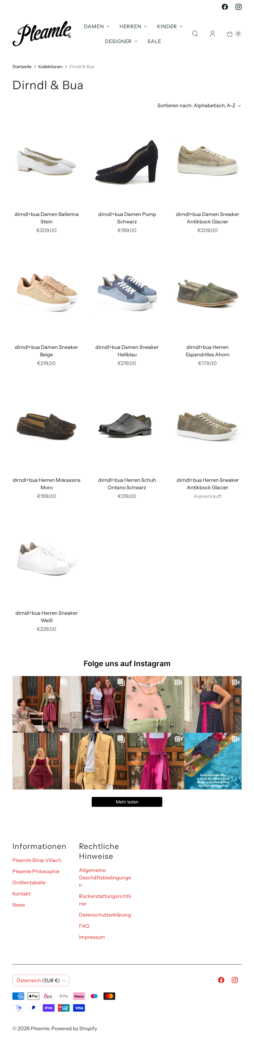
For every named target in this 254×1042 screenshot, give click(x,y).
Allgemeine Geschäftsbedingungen (105, 877)
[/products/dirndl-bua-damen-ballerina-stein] (46, 160)
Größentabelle (29, 882)
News (18, 905)
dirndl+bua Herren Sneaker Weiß (46, 616)
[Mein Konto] (212, 33)
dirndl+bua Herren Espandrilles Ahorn (208, 351)
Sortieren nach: (196, 105)
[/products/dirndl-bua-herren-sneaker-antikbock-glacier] (207, 425)
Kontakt (21, 893)
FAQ (84, 926)
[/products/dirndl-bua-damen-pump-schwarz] (127, 160)
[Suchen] (195, 33)
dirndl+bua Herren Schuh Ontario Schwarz (127, 483)
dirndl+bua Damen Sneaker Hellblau (127, 351)
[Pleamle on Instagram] (238, 7)
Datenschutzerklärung (105, 915)
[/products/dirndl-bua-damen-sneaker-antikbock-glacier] (207, 160)
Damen (94, 26)
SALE (154, 41)
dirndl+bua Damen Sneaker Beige (46, 351)
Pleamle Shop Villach (36, 860)
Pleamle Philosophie (35, 871)
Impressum (92, 937)
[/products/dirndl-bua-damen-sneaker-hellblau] (127, 293)
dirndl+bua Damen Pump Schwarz (127, 218)
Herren (131, 26)
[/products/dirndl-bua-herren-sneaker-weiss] (46, 558)
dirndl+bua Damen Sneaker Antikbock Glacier (207, 218)
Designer (118, 41)
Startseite (22, 66)
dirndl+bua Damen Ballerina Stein (47, 218)
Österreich (38, 980)
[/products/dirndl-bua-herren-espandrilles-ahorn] (207, 293)
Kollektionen (50, 66)
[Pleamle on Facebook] (225, 7)
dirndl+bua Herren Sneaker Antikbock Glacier (208, 483)
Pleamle (40, 1028)
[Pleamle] (41, 33)
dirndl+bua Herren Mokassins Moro (47, 483)
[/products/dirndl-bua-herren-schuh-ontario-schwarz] (127, 425)
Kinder (167, 26)
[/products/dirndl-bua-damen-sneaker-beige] (46, 293)
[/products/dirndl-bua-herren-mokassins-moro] (46, 425)
